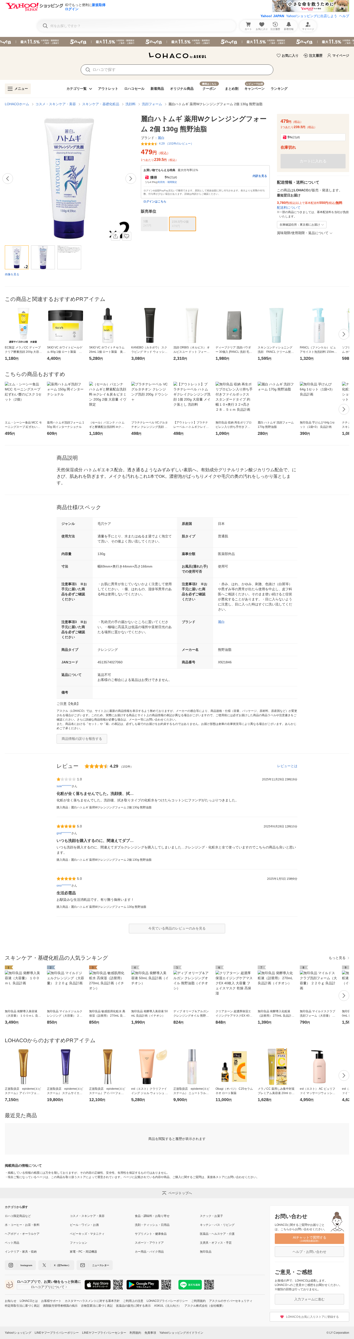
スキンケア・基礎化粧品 (100, 104)
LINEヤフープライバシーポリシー (57, 1332)
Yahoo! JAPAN (272, 16)
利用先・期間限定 (167, 182)
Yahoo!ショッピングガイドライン (181, 1332)
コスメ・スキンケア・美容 (55, 104)
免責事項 (150, 1332)
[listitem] (37, 1215)
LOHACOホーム (17, 104)
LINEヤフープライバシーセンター (104, 1332)
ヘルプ (344, 16)
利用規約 (135, 1332)
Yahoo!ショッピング (18, 1332)
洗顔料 (130, 104)
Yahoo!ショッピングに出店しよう (311, 16)
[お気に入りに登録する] (126, 236)
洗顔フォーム (152, 104)
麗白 (221, 622)
